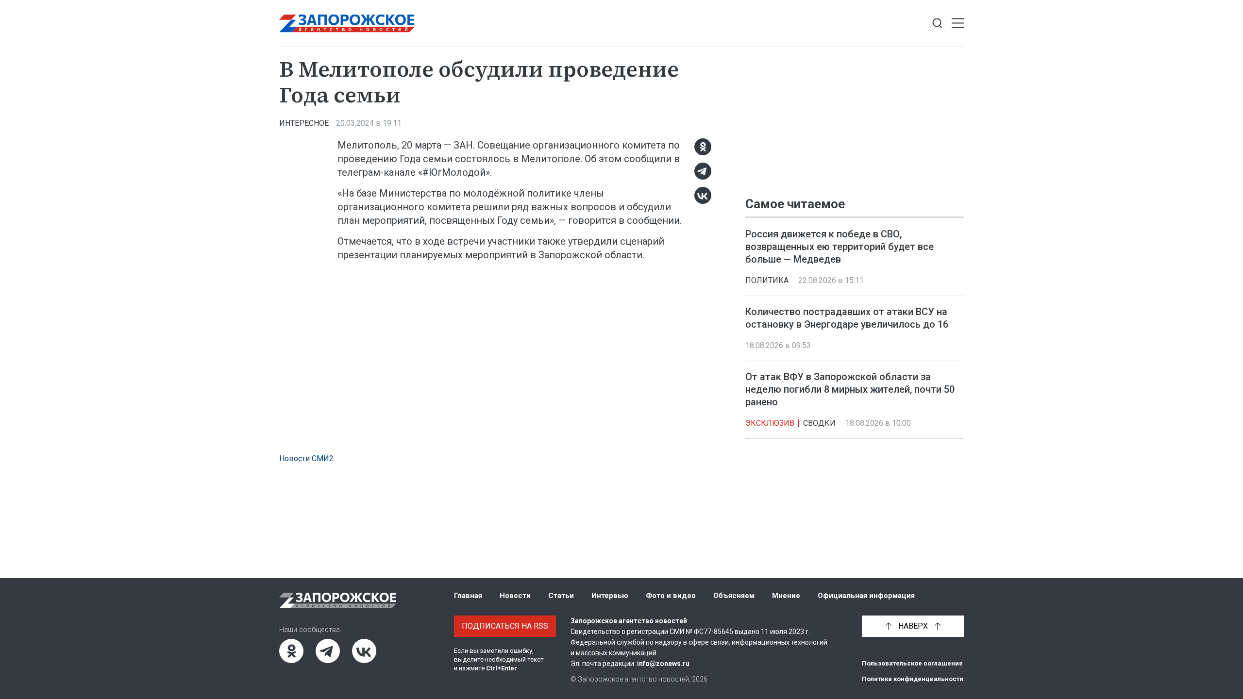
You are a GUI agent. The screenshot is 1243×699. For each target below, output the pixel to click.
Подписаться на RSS (505, 626)
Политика (767, 280)
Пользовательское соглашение (912, 663)
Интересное (304, 123)
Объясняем (734, 595)
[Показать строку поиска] (937, 23)
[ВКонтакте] (702, 195)
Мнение (786, 595)
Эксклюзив (769, 423)
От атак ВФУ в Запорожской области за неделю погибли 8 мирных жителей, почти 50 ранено (850, 389)
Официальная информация (866, 595)
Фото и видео (671, 595)
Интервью (609, 595)
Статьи (561, 595)
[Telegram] (702, 171)
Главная (468, 595)
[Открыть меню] (957, 23)
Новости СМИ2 (306, 458)
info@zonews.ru (663, 663)
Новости (515, 595)
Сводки (819, 423)
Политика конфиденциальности (912, 678)
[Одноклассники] (702, 146)
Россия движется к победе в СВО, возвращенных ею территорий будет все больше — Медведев (839, 246)
